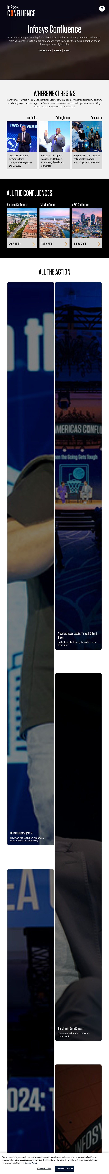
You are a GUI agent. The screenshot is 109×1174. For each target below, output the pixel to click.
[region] (54, 1163)
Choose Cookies (44, 1168)
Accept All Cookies (64, 1168)
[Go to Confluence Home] (21, 11)
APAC (67, 50)
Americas (45, 50)
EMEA (57, 50)
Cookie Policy (31, 1163)
